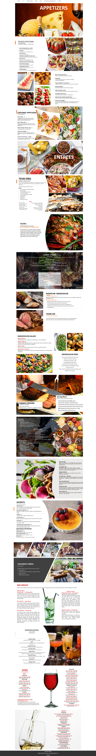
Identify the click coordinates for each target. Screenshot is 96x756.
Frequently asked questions (50, 1)
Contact (59, 1)
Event (41, 1)
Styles (36, 1)
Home (18, 1)
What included (30, 1)
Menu (23, 1)
